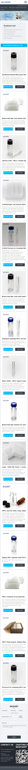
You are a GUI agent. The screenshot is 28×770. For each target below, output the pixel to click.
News (6, 7)
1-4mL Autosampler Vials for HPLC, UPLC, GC (13, 29)
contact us (7, 745)
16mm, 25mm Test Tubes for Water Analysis (12, 36)
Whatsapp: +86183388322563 (5, 754)
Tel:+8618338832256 (6, 751)
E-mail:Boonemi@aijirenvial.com (7, 749)
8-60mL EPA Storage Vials (9, 34)
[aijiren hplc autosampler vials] (6, 2)
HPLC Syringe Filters (8, 38)
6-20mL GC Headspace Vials (10, 31)
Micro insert (11, 7)
